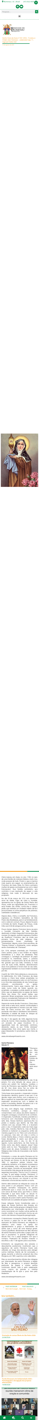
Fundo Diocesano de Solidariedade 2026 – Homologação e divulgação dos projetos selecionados (17, 1381)
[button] (19, 16)
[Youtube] (21, 6)
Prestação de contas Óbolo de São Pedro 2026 (19, 1335)
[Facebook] (17, 6)
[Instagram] (36, 2)
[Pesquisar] (36, 11)
